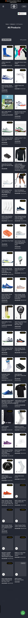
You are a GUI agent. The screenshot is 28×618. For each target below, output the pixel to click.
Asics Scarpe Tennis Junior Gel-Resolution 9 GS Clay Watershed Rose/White (20, 296)
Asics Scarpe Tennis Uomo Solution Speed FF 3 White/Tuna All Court (7, 527)
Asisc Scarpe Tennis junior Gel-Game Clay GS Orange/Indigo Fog (7, 502)
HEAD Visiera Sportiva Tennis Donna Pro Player (20, 502)
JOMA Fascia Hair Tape (19, 86)
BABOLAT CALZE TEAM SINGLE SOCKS (20, 427)
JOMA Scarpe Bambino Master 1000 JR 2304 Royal (20, 604)
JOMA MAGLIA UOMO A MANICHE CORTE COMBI (20, 402)
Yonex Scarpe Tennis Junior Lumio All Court (20, 525)
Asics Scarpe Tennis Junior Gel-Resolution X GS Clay (20, 349)
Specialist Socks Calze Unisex (20, 62)
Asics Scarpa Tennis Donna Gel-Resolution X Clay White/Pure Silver (20, 242)
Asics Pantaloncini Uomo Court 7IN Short (20, 190)
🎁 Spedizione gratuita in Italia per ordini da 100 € (13, 1)
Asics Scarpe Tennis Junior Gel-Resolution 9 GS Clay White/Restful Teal (7, 270)
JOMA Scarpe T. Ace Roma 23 (20, 138)
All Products (19, 24)
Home (7, 24)
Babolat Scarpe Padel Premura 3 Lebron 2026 (20, 113)
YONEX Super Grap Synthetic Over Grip (7, 604)
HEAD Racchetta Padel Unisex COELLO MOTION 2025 (20, 323)
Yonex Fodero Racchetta (5, 427)
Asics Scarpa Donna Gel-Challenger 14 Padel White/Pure (7, 191)
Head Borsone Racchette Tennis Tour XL (20, 375)
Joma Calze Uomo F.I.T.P (19, 476)
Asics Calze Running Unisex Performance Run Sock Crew (7, 580)
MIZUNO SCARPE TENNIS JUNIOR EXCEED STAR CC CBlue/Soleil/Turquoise (7, 554)
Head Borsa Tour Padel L (7, 241)
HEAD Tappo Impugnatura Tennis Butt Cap (7, 477)
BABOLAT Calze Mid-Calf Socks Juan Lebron (20, 554)
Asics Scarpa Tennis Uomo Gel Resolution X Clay (7, 87)
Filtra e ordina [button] (7, 39)
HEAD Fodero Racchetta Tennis (19, 579)
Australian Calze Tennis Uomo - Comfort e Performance (6, 376)
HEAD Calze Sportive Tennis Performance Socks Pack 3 (7, 217)
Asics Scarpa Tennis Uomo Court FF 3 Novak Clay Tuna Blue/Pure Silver (7, 296)
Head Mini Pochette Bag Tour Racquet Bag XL (7, 165)
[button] (23, 6)
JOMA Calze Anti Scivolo (6, 62)
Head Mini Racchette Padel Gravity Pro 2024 (20, 270)
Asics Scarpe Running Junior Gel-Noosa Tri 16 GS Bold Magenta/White (7, 452)
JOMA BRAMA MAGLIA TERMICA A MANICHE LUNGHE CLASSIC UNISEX (20, 166)
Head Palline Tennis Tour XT (7, 322)
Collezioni (12, 24)
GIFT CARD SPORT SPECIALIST (6, 112)
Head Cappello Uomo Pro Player (20, 450)
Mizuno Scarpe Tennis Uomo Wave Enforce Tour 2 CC (7, 139)
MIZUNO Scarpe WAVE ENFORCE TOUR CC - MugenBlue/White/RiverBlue (9, 402)
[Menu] (3, 6)
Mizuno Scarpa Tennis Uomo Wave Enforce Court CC (7, 349)
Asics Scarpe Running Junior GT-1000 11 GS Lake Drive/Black (20, 217)
